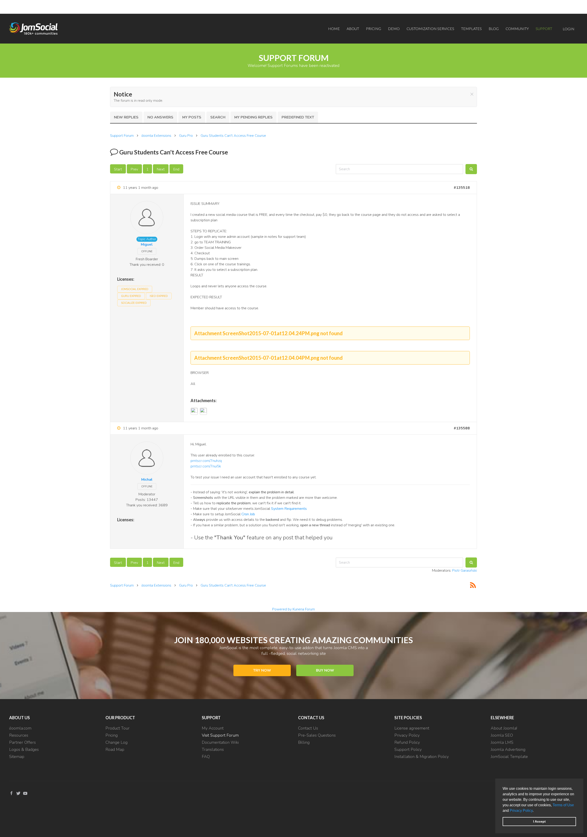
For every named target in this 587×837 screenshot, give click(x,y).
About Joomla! (504, 728)
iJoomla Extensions (156, 135)
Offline (146, 251)
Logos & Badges (24, 749)
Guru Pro (186, 135)
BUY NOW (325, 670)
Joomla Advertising (508, 749)
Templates (471, 28)
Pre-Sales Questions (317, 735)
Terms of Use (563, 805)
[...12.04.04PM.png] (203, 411)
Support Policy (408, 749)
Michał (146, 479)
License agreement (411, 728)
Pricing (373, 28)
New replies (126, 117)
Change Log (116, 742)
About (353, 28)
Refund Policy (407, 742)
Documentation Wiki (220, 742)
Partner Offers (22, 742)
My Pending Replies (253, 117)
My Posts (191, 117)
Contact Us (308, 728)
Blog (494, 28)
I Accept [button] (539, 821)
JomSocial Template (509, 756)
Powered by (282, 609)
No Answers (160, 117)
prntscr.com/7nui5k (206, 466)
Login (568, 29)
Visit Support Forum (220, 735)
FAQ (206, 756)
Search (217, 117)
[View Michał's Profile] (146, 458)
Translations (213, 749)
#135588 (462, 428)
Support (544, 28)
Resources (18, 735)
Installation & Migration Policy (421, 756)
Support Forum (122, 135)
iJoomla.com (20, 728)
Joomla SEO (502, 735)
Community (517, 28)
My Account (213, 728)
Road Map (114, 749)
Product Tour (117, 728)
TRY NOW (262, 670)
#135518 (462, 187)
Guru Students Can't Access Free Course (233, 135)
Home (334, 28)
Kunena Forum (304, 609)
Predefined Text (298, 117)
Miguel (147, 244)
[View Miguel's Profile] (146, 218)
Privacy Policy (521, 810)
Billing (304, 742)
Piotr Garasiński (464, 570)
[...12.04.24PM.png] (194, 411)
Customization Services (430, 28)
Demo (394, 28)
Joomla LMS (502, 742)
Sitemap (16, 756)
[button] (535, 811)
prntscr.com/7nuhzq (206, 460)
